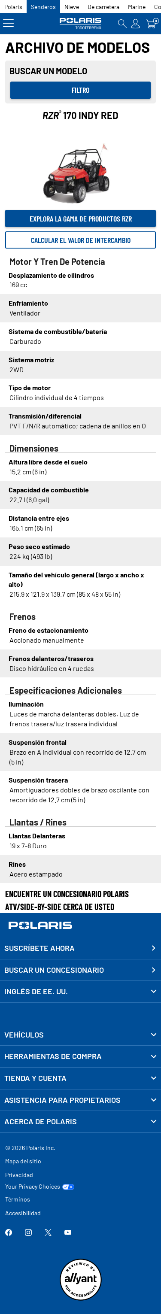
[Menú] (8, 23)
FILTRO (80, 89)
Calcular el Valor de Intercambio (81, 240)
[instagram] (28, 1233)
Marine (137, 6)
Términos (17, 1199)
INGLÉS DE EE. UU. (36, 991)
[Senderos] (80, 23)
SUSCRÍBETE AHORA (39, 948)
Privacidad (19, 1174)
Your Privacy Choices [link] (32, 1186)
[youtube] (67, 1233)
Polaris (13, 6)
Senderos (43, 6)
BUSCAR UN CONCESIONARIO (54, 969)
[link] (80, 1035)
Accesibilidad (23, 1213)
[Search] (122, 23)
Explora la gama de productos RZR (81, 218)
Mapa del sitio (23, 1161)
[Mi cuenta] (136, 23)
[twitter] (48, 1233)
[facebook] (8, 1233)
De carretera (103, 6)
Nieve (71, 6)
